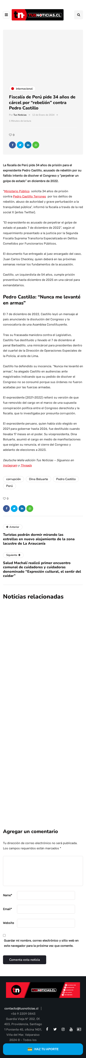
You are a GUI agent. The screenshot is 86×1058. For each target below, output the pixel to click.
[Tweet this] (20, 145)
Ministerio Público (17, 191)
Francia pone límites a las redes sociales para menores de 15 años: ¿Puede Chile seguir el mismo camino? (42, 643)
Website (8, 923)
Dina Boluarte (38, 479)
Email (7, 909)
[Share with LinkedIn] (28, 145)
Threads (26, 465)
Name (7, 895)
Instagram (10, 465)
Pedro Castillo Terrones (29, 196)
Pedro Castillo (66, 479)
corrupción (13, 479)
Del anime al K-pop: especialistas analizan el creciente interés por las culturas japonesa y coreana (39, 705)
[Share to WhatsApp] (35, 145)
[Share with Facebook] (12, 145)
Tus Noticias (20, 114)
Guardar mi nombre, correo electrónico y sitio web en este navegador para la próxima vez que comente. (41, 943)
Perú (9, 486)
